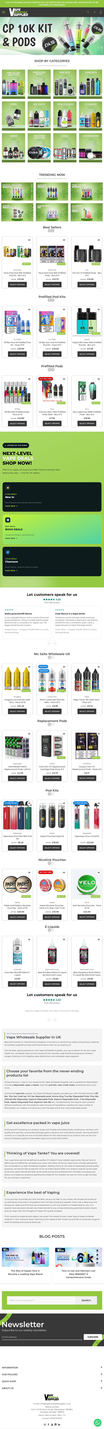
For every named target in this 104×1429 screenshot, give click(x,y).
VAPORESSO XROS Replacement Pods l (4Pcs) (17, 767)
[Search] (88, 12)
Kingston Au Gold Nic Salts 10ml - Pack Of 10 (17, 700)
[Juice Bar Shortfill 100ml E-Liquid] (17, 951)
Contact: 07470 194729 (52, 1418)
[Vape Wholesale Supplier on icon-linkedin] (59, 1424)
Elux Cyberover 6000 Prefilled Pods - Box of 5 (17, 413)
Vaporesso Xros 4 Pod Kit (87, 836)
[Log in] (94, 12)
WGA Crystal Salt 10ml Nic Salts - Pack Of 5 (52, 700)
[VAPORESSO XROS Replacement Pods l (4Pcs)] (17, 745)
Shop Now (10, 506)
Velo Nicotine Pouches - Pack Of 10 (87, 906)
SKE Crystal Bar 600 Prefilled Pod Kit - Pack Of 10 (52, 343)
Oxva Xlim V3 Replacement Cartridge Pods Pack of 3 (52, 767)
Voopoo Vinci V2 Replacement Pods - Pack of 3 (86, 767)
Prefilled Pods (52, 366)
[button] (3, 36)
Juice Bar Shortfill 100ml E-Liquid (17, 973)
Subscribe (93, 1337)
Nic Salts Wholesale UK (52, 654)
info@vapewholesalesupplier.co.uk (55, 1404)
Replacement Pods (52, 721)
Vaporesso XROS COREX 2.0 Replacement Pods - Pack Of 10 (87, 275)
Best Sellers (52, 227)
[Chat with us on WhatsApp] (98, 1423)
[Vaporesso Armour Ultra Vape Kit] (86, 321)
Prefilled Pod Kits (52, 297)
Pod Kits (52, 790)
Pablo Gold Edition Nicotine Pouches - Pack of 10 (17, 906)
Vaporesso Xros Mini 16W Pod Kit (17, 837)
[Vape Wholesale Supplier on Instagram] (55, 1424)
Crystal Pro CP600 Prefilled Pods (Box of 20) (52, 413)
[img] (49, 599)
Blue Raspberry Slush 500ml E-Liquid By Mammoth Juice (87, 973)
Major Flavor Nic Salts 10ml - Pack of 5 (86, 700)
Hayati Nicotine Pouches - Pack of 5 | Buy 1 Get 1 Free (52, 906)
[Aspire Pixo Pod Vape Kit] (52, 815)
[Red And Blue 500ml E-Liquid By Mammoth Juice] (52, 951)
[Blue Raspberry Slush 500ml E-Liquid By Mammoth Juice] (86, 951)
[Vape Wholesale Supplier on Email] (45, 1424)
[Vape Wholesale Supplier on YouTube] (52, 1424)
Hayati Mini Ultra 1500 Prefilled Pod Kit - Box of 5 (17, 343)
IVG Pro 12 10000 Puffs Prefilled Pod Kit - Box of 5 (17, 274)
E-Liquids (52, 927)
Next (52, 231)
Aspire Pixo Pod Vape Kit (52, 836)
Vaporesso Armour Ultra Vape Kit (87, 343)
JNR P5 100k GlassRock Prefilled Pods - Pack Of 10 (52, 274)
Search (86, 1300)
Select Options (17, 285)
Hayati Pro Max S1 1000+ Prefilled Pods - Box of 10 (87, 413)
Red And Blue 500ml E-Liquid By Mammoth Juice (52, 973)
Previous (49, 231)
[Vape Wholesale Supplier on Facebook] (48, 1424)
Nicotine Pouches (52, 860)
